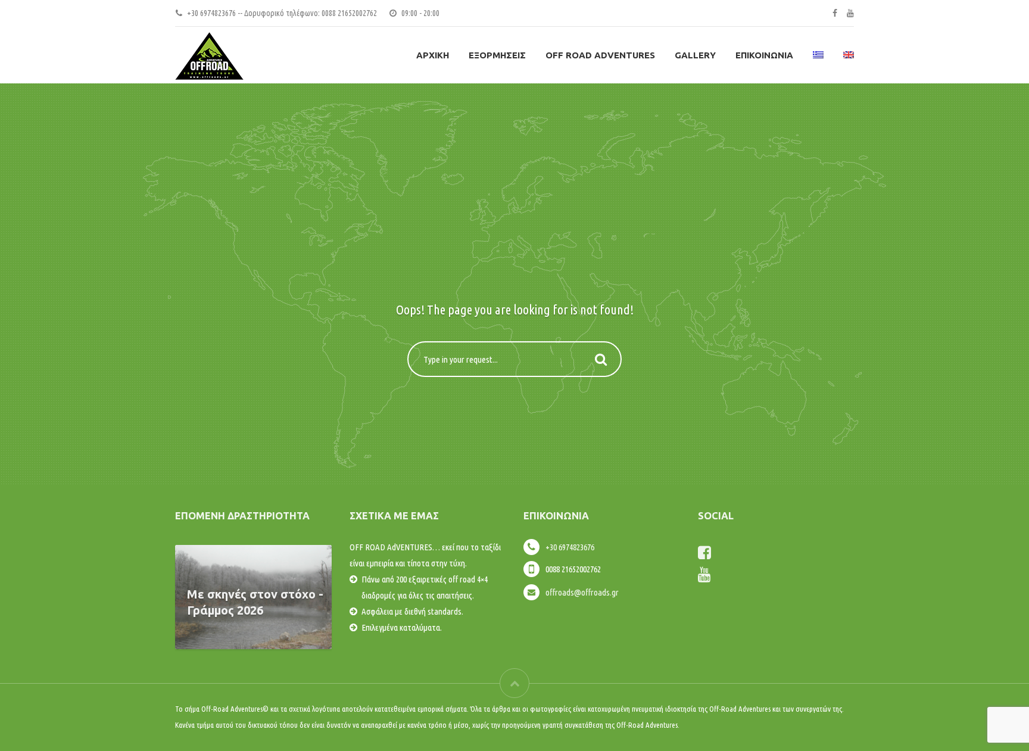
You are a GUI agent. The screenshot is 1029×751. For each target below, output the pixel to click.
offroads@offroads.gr (582, 592)
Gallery (695, 55)
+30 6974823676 (569, 547)
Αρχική (432, 55)
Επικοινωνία (764, 55)
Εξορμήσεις (497, 55)
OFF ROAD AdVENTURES (600, 55)
